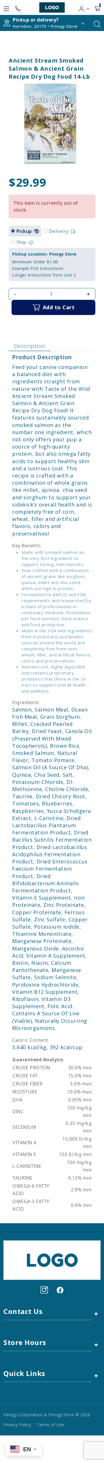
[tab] (13, 231)
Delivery (59, 231)
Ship (22, 242)
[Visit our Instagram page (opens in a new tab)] (44, 1290)
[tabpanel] (52, 264)
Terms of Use (50, 1424)
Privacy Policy (17, 1424)
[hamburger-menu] (6, 7)
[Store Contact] (18, 7)
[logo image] (52, 7)
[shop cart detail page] (97, 7)
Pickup (25, 231)
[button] (84, 7)
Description (29, 346)
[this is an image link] (52, 1260)
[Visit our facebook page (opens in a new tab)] (60, 1290)
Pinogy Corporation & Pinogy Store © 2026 (46, 1414)
